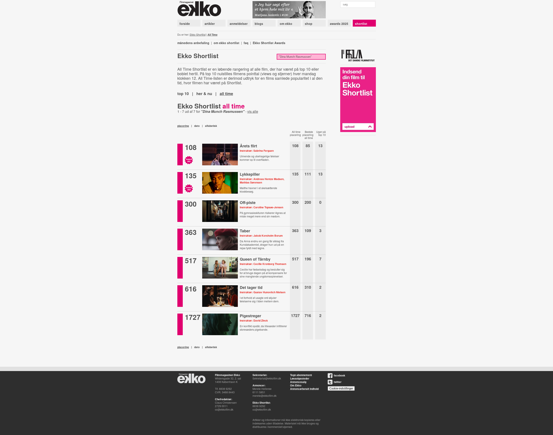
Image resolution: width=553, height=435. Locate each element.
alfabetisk (211, 126)
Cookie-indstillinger (341, 388)
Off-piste (248, 202)
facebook (339, 375)
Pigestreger (250, 316)
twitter (338, 382)
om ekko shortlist (226, 43)
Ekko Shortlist (198, 34)
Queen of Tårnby (255, 259)
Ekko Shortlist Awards (269, 43)
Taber (245, 231)
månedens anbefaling (193, 43)
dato (197, 126)
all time (226, 93)
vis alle (252, 111)
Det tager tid (251, 287)
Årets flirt (248, 146)
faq (246, 43)
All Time (213, 35)
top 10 (183, 93)
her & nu (204, 93)
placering (183, 126)
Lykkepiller (250, 174)
